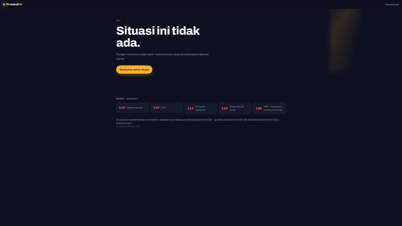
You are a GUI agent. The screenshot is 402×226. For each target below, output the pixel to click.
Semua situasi (392, 4)
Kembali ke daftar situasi (134, 69)
